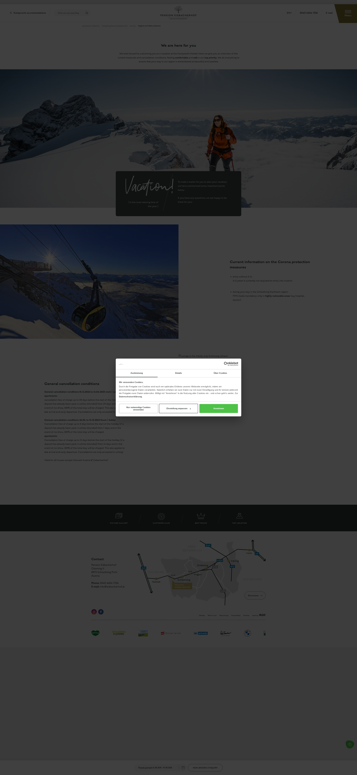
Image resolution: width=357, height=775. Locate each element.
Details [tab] (178, 373)
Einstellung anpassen (177, 408)
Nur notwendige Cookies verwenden (138, 408)
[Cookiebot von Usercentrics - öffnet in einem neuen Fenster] (226, 364)
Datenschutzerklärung (130, 396)
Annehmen (218, 408)
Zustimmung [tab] (137, 373)
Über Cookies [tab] (220, 373)
